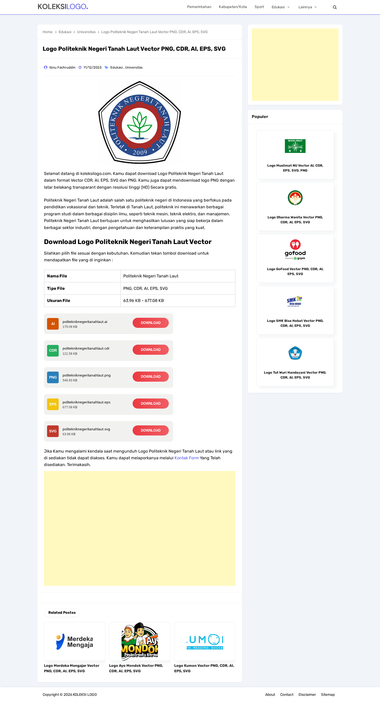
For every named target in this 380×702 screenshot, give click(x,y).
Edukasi (117, 67)
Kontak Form (186, 457)
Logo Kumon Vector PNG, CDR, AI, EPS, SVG (204, 668)
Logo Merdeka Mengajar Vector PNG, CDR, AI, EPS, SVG (71, 668)
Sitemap (328, 694)
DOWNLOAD (151, 323)
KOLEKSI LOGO (85, 694)
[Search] (335, 7)
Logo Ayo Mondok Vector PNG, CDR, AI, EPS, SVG (136, 668)
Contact (286, 694)
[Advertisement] (139, 528)
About (270, 694)
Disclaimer (307, 694)
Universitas (134, 67)
